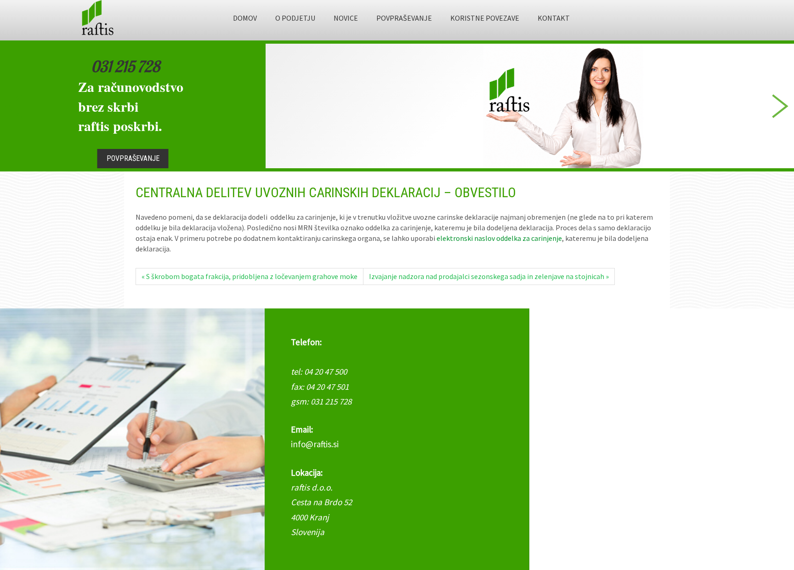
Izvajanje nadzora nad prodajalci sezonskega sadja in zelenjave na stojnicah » (489, 276)
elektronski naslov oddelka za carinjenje (499, 238)
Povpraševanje (133, 158)
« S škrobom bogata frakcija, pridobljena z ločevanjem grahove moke (249, 276)
